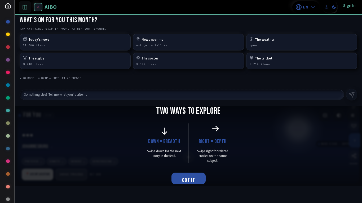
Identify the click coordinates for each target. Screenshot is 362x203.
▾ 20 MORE (27, 78)
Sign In (349, 5)
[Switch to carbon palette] (333, 7)
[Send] (351, 94)
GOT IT (188, 180)
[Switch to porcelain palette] (326, 7)
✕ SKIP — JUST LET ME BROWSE (59, 78)
